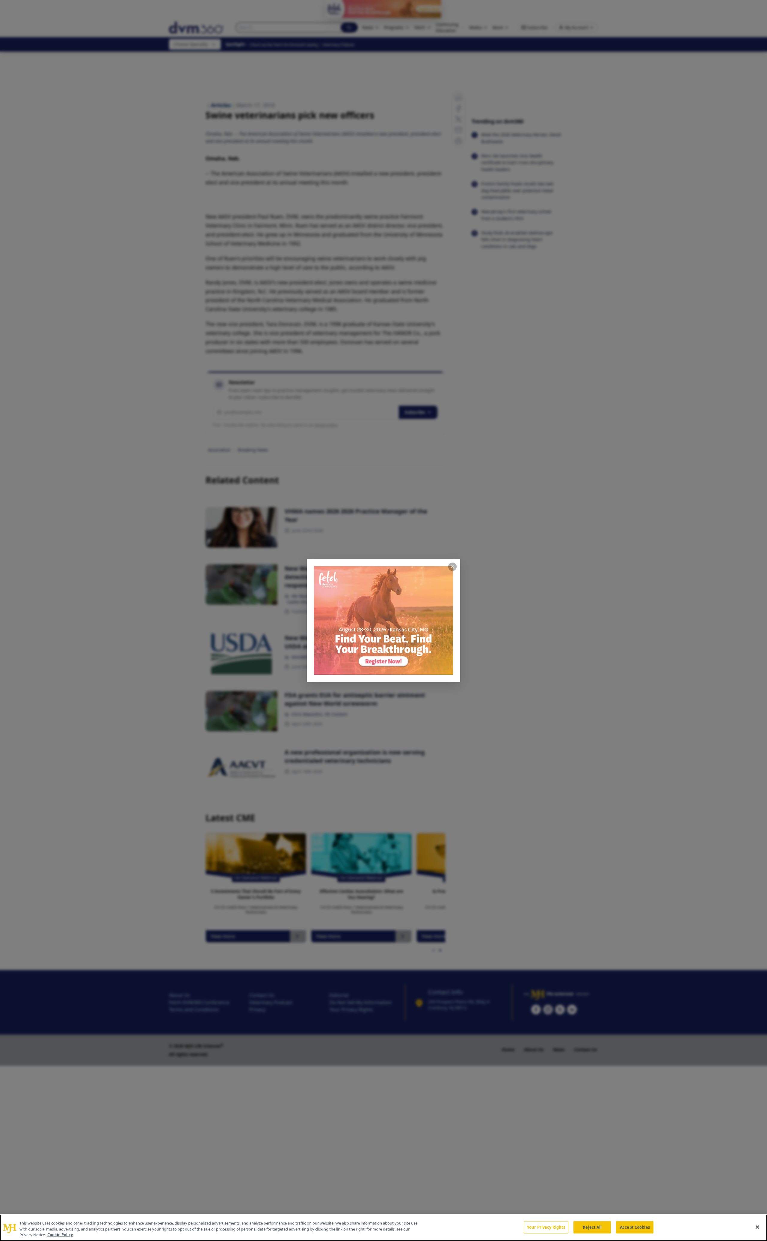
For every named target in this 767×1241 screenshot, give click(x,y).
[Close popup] (452, 567)
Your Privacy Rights (546, 1227)
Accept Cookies (635, 1227)
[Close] (757, 1227)
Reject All (592, 1227)
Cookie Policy (60, 1234)
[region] (383, 1227)
